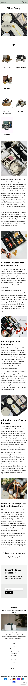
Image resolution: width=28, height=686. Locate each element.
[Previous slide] (7, 38)
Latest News (14, 607)
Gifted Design (14, 8)
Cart (25, 2)
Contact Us (14, 672)
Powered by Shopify (22, 676)
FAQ (14, 646)
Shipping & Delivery (14, 651)
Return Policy (14, 653)
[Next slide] (21, 38)
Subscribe (9, 593)
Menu (4, 2)
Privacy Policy (14, 655)
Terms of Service (14, 649)
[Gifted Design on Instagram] (14, 663)
